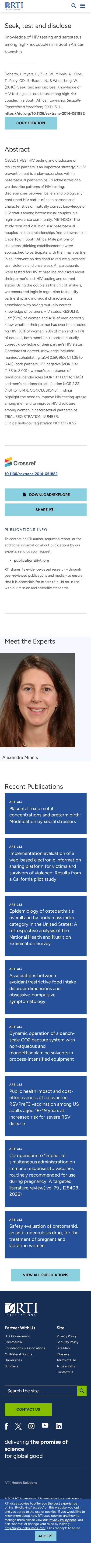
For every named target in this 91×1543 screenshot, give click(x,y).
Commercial (13, 1342)
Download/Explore (49, 494)
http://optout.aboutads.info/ (25, 1528)
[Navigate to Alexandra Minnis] (39, 702)
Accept (47, 1536)
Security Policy (67, 1342)
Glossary (63, 1354)
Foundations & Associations (25, 1348)
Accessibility (66, 1366)
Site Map (63, 1348)
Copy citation (30, 123)
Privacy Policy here (62, 1520)
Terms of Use (66, 1360)
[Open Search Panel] (73, 5)
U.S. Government (17, 1336)
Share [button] (41, 509)
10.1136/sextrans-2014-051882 (31, 474)
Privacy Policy (67, 1336)
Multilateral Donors (18, 1354)
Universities (13, 1360)
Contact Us (65, 1372)
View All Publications (45, 1275)
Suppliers (11, 1366)
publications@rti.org (31, 560)
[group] (40, 707)
